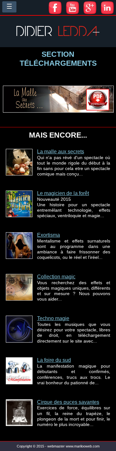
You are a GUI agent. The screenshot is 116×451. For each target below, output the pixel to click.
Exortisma (48, 235)
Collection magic (56, 276)
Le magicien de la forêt (63, 193)
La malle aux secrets (60, 151)
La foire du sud (54, 360)
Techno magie (53, 318)
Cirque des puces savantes (68, 402)
